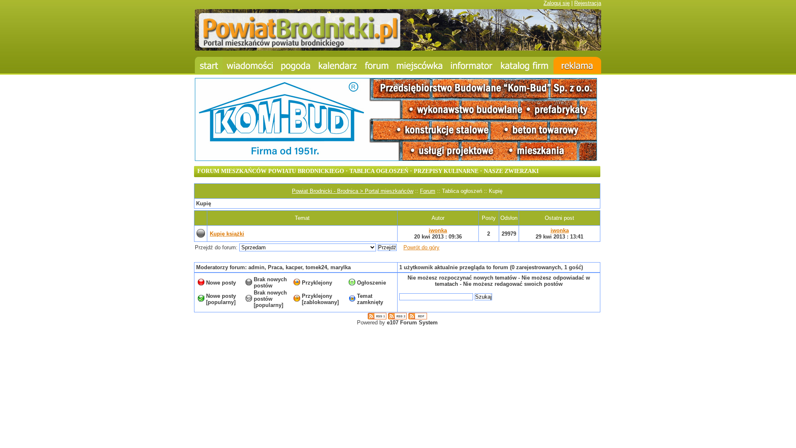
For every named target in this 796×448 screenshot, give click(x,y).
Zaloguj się (557, 3)
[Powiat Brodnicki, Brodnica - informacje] (420, 65)
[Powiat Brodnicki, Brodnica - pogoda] (296, 65)
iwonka (438, 230)
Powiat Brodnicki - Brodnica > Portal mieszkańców (352, 191)
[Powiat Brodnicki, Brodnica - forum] (377, 65)
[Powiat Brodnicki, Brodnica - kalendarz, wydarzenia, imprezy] (338, 65)
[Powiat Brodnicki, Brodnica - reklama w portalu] (577, 65)
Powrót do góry (421, 247)
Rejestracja (587, 3)
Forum (427, 191)
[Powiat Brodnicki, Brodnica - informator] (472, 65)
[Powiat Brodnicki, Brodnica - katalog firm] (525, 65)
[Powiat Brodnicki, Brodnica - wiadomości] (250, 65)
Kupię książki (227, 234)
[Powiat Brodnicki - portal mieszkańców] (398, 49)
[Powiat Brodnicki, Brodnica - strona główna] (209, 65)
